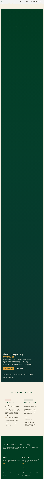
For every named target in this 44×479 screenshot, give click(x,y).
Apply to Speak (20, 368)
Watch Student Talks (9, 368)
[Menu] (41, 3)
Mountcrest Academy (9, 3)
